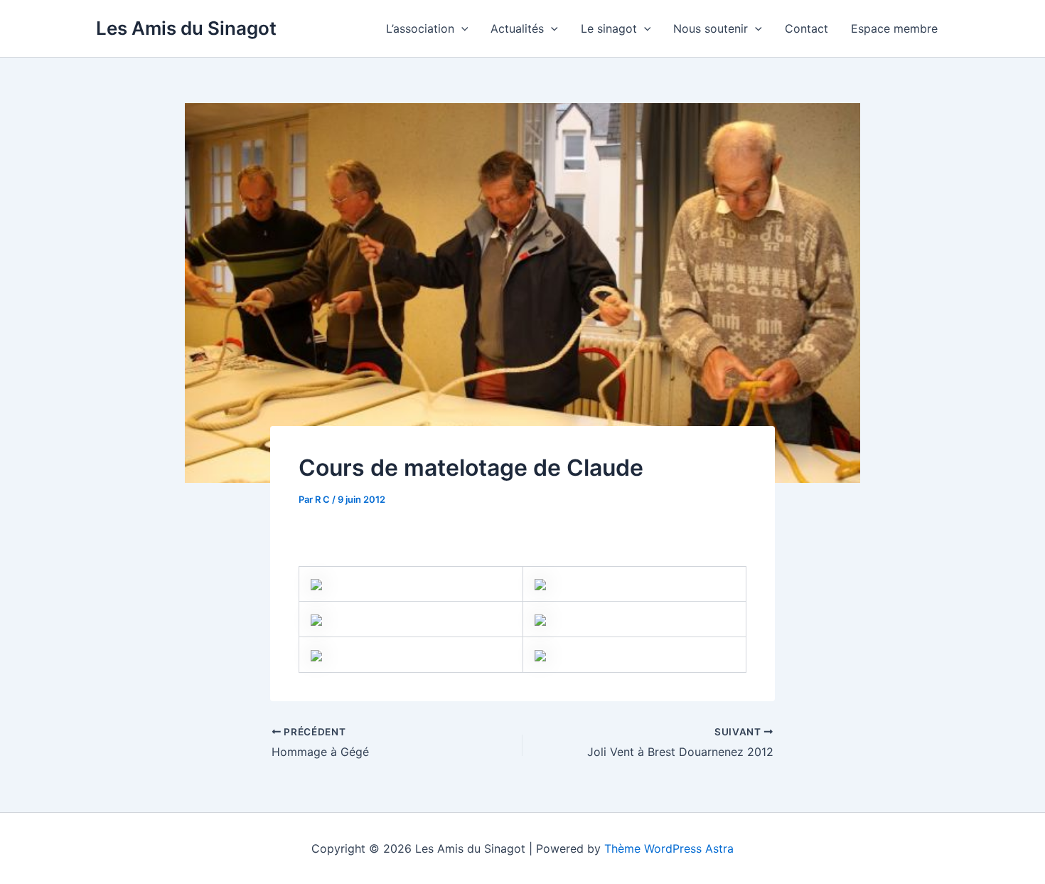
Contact (806, 28)
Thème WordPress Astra (669, 848)
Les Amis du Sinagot (186, 28)
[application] (461, 28)
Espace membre (894, 28)
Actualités (517, 28)
